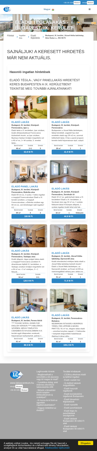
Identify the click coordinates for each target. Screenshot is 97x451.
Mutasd (77, 3)
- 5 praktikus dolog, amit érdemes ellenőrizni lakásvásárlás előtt (47, 384)
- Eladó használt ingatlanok (70, 389)
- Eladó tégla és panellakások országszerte (70, 413)
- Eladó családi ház (71, 380)
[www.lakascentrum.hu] (8, 9)
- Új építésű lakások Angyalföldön (72, 384)
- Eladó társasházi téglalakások (71, 400)
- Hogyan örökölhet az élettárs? (46, 409)
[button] (49, 9)
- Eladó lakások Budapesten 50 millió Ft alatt (73, 428)
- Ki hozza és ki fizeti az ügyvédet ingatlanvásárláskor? (47, 402)
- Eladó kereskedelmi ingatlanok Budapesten (73, 395)
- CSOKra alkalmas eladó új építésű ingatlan (74, 375)
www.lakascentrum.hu (22, 383)
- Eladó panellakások (72, 408)
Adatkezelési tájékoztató (57, 447)
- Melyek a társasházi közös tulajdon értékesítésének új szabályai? (46, 393)
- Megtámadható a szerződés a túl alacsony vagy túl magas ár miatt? (48, 376)
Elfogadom (86, 443)
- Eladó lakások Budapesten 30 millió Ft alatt (73, 421)
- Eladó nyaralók (70, 405)
